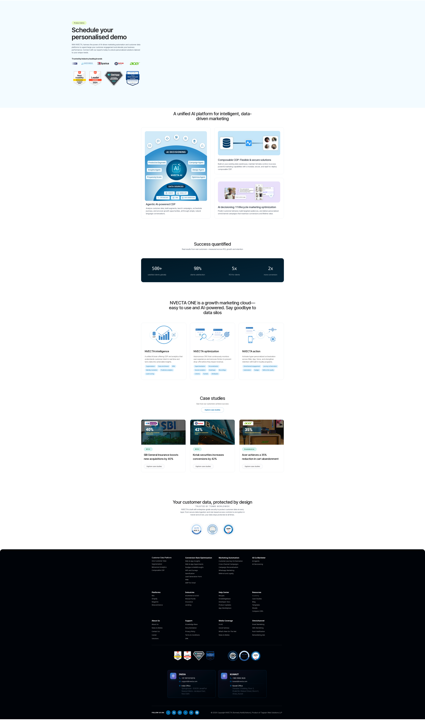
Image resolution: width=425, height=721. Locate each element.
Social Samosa (224, 628)
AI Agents (255, 561)
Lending (188, 605)
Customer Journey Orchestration (231, 561)
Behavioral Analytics (159, 567)
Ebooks (254, 608)
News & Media (157, 628)
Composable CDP (158, 570)
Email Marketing (258, 624)
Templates (256, 605)
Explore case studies (212, 410)
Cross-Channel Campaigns (228, 564)
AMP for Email (190, 583)
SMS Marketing (258, 628)
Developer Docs (224, 602)
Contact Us (156, 631)
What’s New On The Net (227, 631)
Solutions (155, 638)
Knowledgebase (225, 599)
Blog (254, 602)
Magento (155, 602)
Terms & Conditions (192, 635)
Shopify (154, 599)
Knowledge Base (191, 624)
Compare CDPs (257, 611)
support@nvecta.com (189, 681)
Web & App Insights (192, 561)
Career (154, 635)
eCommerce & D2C (192, 596)
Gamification (190, 573)
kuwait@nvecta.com (240, 681)
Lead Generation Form (193, 576)
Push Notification (258, 631)
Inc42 (221, 624)
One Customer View (159, 561)
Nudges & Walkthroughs (194, 567)
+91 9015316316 (188, 678)
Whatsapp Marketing (226, 570)
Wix (153, 596)
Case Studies (257, 599)
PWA (186, 580)
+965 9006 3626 (239, 678)
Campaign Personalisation (228, 567)
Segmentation (157, 564)
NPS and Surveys (191, 570)
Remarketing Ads (258, 635)
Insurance (189, 602)
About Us (155, 624)
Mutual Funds (190, 599)
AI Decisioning (257, 564)
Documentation (191, 628)
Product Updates (225, 605)
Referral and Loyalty (226, 573)
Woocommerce (157, 605)
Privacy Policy (190, 631)
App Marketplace (225, 608)
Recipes (221, 596)
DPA (186, 638)
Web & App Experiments (194, 564)
